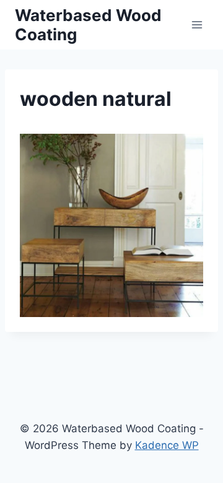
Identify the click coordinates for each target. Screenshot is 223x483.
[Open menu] (196, 24)
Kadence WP (167, 445)
